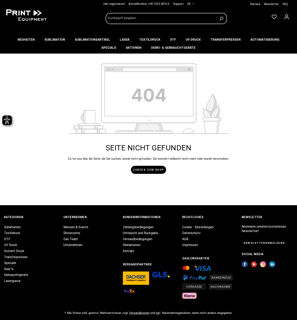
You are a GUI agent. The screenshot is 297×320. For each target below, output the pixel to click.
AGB (185, 239)
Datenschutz (191, 233)
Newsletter (271, 4)
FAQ (285, 4)
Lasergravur (12, 281)
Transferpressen (15, 257)
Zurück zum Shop (148, 169)
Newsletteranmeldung (264, 243)
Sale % (9, 269)
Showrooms (71, 233)
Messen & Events (75, 227)
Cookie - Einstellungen (198, 227)
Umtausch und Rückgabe (140, 233)
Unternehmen (72, 245)
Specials (10, 263)
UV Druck (10, 245)
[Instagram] (263, 264)
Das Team (70, 239)
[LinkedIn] (272, 264)
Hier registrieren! (114, 3)
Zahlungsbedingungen (138, 227)
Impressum (190, 245)
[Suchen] (221, 18)
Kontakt (128, 251)
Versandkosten (139, 313)
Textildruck (12, 233)
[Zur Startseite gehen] (34, 15)
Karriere (255, 4)
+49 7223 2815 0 (158, 3)
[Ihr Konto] (286, 16)
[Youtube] (254, 264)
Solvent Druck (14, 251)
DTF (7, 239)
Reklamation (131, 245)
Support (178, 3)
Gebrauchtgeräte (16, 275)
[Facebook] (245, 264)
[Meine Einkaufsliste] (274, 16)
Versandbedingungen (137, 239)
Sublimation (12, 227)
